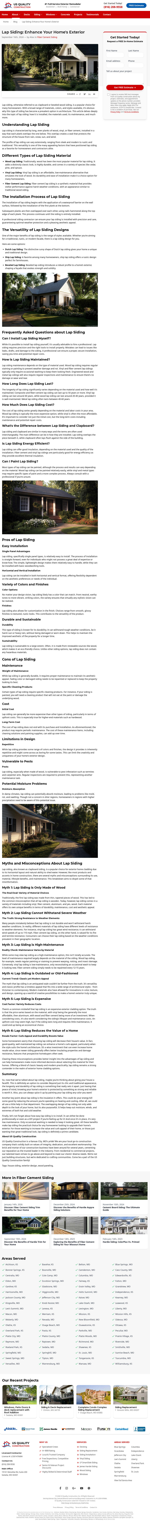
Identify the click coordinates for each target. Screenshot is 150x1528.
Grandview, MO (122, 1286)
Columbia (135, 1447)
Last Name (133, 50)
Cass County (102, 1512)
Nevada (89, 1515)
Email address (113, 61)
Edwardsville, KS (123, 1275)
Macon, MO (11, 1314)
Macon (61, 1515)
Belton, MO (84, 1264)
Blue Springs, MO (124, 1264)
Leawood (32, 1515)
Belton (67, 1512)
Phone (131, 61)
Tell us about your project (119, 71)
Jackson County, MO (15, 1297)
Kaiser (116, 1514)
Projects (78, 14)
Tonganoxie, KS (86, 1358)
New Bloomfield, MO (89, 1319)
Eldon (18, 1514)
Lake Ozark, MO (86, 1303)
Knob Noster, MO (50, 1303)
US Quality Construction (69, 1496)
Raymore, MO (12, 1341)
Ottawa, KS (120, 1325)
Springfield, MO (13, 1352)
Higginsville (77, 1514)
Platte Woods (58, 1517)
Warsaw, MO (85, 1363)
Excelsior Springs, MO (53, 1281)
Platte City (42, 1517)
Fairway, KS (84, 1281)
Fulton (37, 1514)
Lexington (51, 1515)
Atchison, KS (12, 1264)
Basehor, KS (48, 1264)
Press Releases (58, 1507)
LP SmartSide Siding (88, 1462)
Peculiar (37, 1517)
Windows (50, 14)
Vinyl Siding (85, 1458)
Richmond (85, 1517)
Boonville (89, 1512)
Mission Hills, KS (123, 1314)
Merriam (65, 1515)
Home (5, 14)
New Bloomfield (96, 1515)
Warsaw (90, 1519)
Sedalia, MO (48, 1347)
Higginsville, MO (50, 1292)
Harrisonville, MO (14, 1292)
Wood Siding (85, 1470)
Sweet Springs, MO (15, 1358)
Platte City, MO (13, 1336)
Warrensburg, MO (51, 1363)
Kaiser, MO (84, 1297)
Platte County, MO (51, 1336)
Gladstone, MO (49, 1286)
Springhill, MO (49, 1352)
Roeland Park (98, 1517)
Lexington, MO (86, 1308)
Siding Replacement (88, 1450)
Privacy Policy (115, 112)
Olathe (117, 1463)
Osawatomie (123, 1515)
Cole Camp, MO (49, 1275)
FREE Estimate (136, 5)
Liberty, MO (121, 1308)
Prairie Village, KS (124, 1336)
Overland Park (137, 1463)
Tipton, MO (47, 1358)
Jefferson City (120, 1455)
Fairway (33, 1514)
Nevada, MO (48, 1319)
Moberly (84, 1515)
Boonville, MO (49, 1270)
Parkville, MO (85, 1330)
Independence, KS (124, 1292)
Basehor (62, 1512)
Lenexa (45, 1515)
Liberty (134, 1459)
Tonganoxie (63, 1519)
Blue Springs (120, 1447)
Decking (83, 1446)
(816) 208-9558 (113, 7)
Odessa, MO (121, 1319)
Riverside (91, 1517)
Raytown (79, 1517)
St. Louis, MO (85, 1352)
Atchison (56, 1512)
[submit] (125, 87)
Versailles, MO (13, 1363)
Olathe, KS (11, 1325)
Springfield (119, 1471)
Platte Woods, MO (88, 1336)
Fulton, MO (120, 1281)
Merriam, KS (48, 1314)
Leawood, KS (121, 1303)
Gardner (42, 1514)
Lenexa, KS (47, 1308)
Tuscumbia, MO (123, 1358)
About (15, 14)
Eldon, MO (11, 1281)
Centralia (109, 1512)
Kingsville (127, 1514)
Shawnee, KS (85, 1347)
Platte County (50, 1517)
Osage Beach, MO (51, 1325)
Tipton (58, 1519)
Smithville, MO (122, 1347)
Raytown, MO (48, 1341)
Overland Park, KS (14, 1330)
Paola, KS (46, 1330)
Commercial (74, 7)
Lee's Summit (120, 1459)
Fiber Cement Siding (47, 37)
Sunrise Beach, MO (124, 1352)
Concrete (65, 14)
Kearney (121, 1514)
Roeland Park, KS (14, 1347)
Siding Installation (88, 1454)
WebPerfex (85, 1503)
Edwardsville (129, 1512)
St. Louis (135, 1471)
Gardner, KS (11, 1286)
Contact (107, 14)
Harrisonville (69, 1514)
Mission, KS (84, 1314)
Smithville (116, 1517)
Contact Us (93, 1507)
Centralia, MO (12, 1275)
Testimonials (92, 14)
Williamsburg (99, 1519)
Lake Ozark (136, 1455)
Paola (26, 1517)
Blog (15, 21)
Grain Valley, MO (87, 1286)
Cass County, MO (123, 1270)
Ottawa (129, 1515)
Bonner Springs (81, 1512)
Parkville (31, 1517)
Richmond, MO (86, 1341)
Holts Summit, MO (88, 1292)
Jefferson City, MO (51, 1297)
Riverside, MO (122, 1341)
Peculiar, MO (121, 1330)
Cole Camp (116, 1512)
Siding (37, 14)
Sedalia (117, 1467)
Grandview (119, 1451)
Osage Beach (115, 1515)
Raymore (73, 1517)
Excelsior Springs (25, 1514)
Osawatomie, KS (87, 1325)
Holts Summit (84, 1514)
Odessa (104, 1515)
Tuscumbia (71, 1519)
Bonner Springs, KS (15, 1270)
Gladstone (48, 1514)
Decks (27, 14)
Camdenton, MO (87, 1270)
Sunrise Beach (43, 1519)
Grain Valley (55, 1514)
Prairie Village (67, 1517)
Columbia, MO (86, 1275)
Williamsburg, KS (123, 1363)
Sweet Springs (51, 1519)
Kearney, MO (121, 1297)
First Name (111, 50)
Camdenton (95, 1512)
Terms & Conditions (131, 112)
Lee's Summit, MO (14, 1308)
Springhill (128, 1517)
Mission (71, 1515)
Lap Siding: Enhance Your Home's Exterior (40, 21)
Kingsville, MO (13, 1303)
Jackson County (102, 1514)
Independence (137, 1451)
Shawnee (135, 1467)
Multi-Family (62, 7)
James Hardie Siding (88, 1466)
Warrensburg (120, 1475)
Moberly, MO (12, 1319)
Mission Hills (77, 1515)
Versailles (77, 1519)
